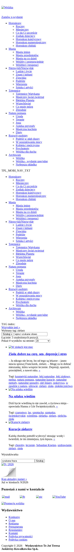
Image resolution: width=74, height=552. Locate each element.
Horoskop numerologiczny (31, 42)
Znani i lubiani (24, 74)
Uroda (19, 116)
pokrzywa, (59, 382)
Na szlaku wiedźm (22, 396)
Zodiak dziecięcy (25, 35)
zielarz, (43, 386)
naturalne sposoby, (28, 382)
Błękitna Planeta (25, 100)
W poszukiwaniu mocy (29, 142)
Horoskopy (15, 23)
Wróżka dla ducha (26, 151)
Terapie (20, 119)
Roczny (20, 26)
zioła (11, 418)
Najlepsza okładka (26, 164)
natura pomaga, (26, 379)
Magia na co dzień (26, 58)
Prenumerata (16, 526)
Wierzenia (21, 84)
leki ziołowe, (63, 376)
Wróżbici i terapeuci (27, 64)
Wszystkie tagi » (10, 327)
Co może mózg (24, 106)
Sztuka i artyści (24, 87)
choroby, (20, 445)
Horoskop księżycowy (28, 39)
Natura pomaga (17, 113)
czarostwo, (21, 412)
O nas (12, 520)
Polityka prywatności (21, 536)
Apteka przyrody (25, 125)
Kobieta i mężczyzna (28, 145)
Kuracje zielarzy (21, 429)
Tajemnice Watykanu (28, 93)
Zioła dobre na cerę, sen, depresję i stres (38, 354)
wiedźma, (32, 415)
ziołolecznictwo (64, 386)
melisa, (13, 379)
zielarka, (43, 415)
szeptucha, (38, 412)
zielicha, (62, 415)
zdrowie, (33, 386)
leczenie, (31, 445)
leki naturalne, (47, 376)
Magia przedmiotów (27, 55)
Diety (19, 132)
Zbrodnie (21, 109)
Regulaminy (15, 529)
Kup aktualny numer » (14, 479)
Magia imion (23, 52)
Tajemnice (14, 90)
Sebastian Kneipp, (46, 445)
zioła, (51, 386)
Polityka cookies (18, 539)
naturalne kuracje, (45, 379)
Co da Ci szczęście (26, 32)
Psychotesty (22, 148)
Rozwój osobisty (18, 135)
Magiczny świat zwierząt (30, 97)
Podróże (20, 80)
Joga (18, 122)
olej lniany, (46, 382)
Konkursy (14, 517)
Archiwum (15, 154)
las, (30, 412)
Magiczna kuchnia (26, 129)
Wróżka (20, 158)
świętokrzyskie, (17, 415)
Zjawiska (21, 77)
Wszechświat (23, 103)
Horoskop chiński (26, 45)
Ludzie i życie (24, 71)
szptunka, (50, 412)
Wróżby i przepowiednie (30, 61)
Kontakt (13, 533)
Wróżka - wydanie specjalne (32, 161)
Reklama (14, 523)
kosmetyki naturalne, (27, 376)
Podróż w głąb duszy (28, 138)
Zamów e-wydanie (12, 17)
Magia (12, 48)
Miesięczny (22, 29)
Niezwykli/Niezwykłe (21, 68)
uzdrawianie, (65, 445)
